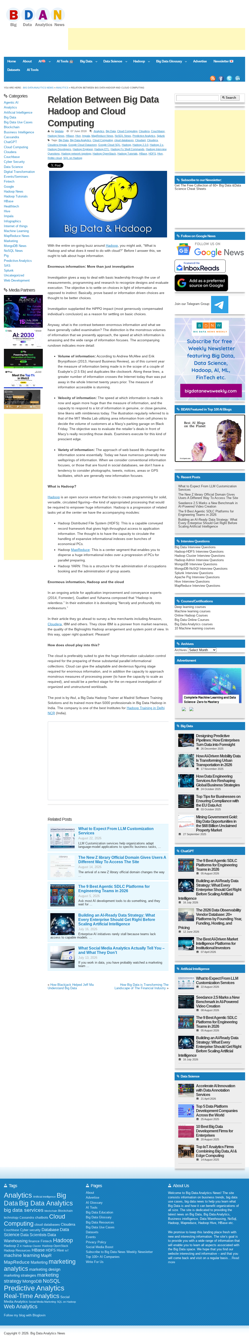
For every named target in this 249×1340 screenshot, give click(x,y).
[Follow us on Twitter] (229, 78)
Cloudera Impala (57, 144)
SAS (7, 265)
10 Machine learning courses (195, 628)
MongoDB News (15, 246)
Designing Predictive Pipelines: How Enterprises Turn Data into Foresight (218, 740)
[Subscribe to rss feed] (213, 78)
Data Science (111, 61)
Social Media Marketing (42, 1301)
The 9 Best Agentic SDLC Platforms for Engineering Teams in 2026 (114, 888)
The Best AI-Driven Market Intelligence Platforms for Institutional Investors (217, 943)
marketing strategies (20, 1275)
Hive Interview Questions (192, 581)
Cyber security (30, 1230)
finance (34, 1241)
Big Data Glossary (167, 61)
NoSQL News (123, 135)
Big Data (84, 61)
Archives (181, 650)
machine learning (22, 1255)
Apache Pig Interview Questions (197, 577)
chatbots (41, 1217)
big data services (24, 1210)
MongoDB (32, 1281)
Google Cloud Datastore (82, 144)
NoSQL (51, 1281)
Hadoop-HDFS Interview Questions (199, 551)
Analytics (62, 87)
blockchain (50, 1210)
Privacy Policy (96, 1242)
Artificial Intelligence (18, 112)
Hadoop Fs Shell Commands (127, 149)
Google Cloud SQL (109, 144)
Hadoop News (56, 135)
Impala (86, 135)
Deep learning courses (190, 607)
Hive (78, 135)
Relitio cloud (55, 157)
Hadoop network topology (76, 153)
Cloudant (140, 140)
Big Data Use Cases (18, 122)
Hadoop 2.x (156, 144)
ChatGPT (10, 142)
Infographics (12, 221)
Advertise (200, 61)
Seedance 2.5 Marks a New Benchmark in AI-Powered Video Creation (208, 504)
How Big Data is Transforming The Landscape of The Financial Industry (142, 986)
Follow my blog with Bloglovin (24, 1315)
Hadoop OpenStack (104, 153)
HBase (70, 135)
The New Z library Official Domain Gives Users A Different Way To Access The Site (122, 859)
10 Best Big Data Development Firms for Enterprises (214, 1131)
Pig (6, 255)
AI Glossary (94, 1202)
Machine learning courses (193, 611)
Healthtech (11, 206)
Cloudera (144, 131)
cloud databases (124, 140)
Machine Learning (16, 231)
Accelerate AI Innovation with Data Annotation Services (215, 1090)
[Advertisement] (156, 39)
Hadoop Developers (59, 149)
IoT (67, 1250)
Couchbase (158, 131)
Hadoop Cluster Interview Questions (200, 556)
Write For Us (95, 1262)
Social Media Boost (99, 1247)
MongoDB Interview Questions (196, 564)
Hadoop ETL (101, 149)
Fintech (9, 181)
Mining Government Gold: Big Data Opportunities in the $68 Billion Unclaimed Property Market (217, 823)
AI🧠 (40, 61)
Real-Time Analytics (31, 1296)
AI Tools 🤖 (65, 61)
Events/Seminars (16, 176)
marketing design (44, 1269)
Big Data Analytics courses (194, 624)
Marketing (11, 241)
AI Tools (32, 70)
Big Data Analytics (80, 140)
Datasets (13, 70)
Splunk (161, 135)
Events (91, 1237)
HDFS (152, 153)
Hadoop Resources (17, 1250)
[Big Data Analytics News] (41, 26)
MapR (46, 1255)
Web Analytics (20, 1306)
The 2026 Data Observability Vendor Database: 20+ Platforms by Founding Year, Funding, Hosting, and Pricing (210, 919)
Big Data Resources (100, 1222)
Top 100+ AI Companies (103, 1257)
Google (9, 186)
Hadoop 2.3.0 (140, 144)
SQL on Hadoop (72, 157)
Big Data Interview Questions (195, 547)
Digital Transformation (19, 172)
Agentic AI (11, 102)
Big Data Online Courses (192, 620)
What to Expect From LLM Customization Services (217, 980)
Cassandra (11, 137)
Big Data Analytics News (38, 87)
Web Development (17, 280)
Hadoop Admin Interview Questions (199, 560)
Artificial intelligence (44, 1196)
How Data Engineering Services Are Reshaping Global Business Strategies (218, 780)
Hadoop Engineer (83, 149)
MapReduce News (102, 135)
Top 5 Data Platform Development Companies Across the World (217, 1110)
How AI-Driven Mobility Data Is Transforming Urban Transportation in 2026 (218, 760)
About (27, 61)
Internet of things (16, 226)
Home (11, 61)
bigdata (59, 131)
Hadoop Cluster (32, 1245)
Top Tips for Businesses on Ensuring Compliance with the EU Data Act (218, 800)
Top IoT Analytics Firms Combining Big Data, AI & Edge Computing (216, 1151)
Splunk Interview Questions (194, 573)
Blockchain (11, 127)
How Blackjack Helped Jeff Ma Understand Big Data (71, 986)
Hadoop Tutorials (127, 153)
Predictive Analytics (144, 135)
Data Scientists (33, 1235)
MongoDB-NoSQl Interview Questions (201, 568)
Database (50, 1229)
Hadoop (137, 61)
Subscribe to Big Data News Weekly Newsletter (119, 1252)
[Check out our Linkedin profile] (238, 78)
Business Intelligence (19, 132)
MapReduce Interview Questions (197, 585)
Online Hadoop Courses (191, 615)
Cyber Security (14, 162)
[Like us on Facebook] (221, 78)
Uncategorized (14, 275)
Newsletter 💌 (223, 61)
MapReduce (80, 550)
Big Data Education (99, 1212)
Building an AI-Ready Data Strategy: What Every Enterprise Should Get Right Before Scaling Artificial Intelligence (116, 919)
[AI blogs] (210, 462)
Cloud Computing (127, 131)
